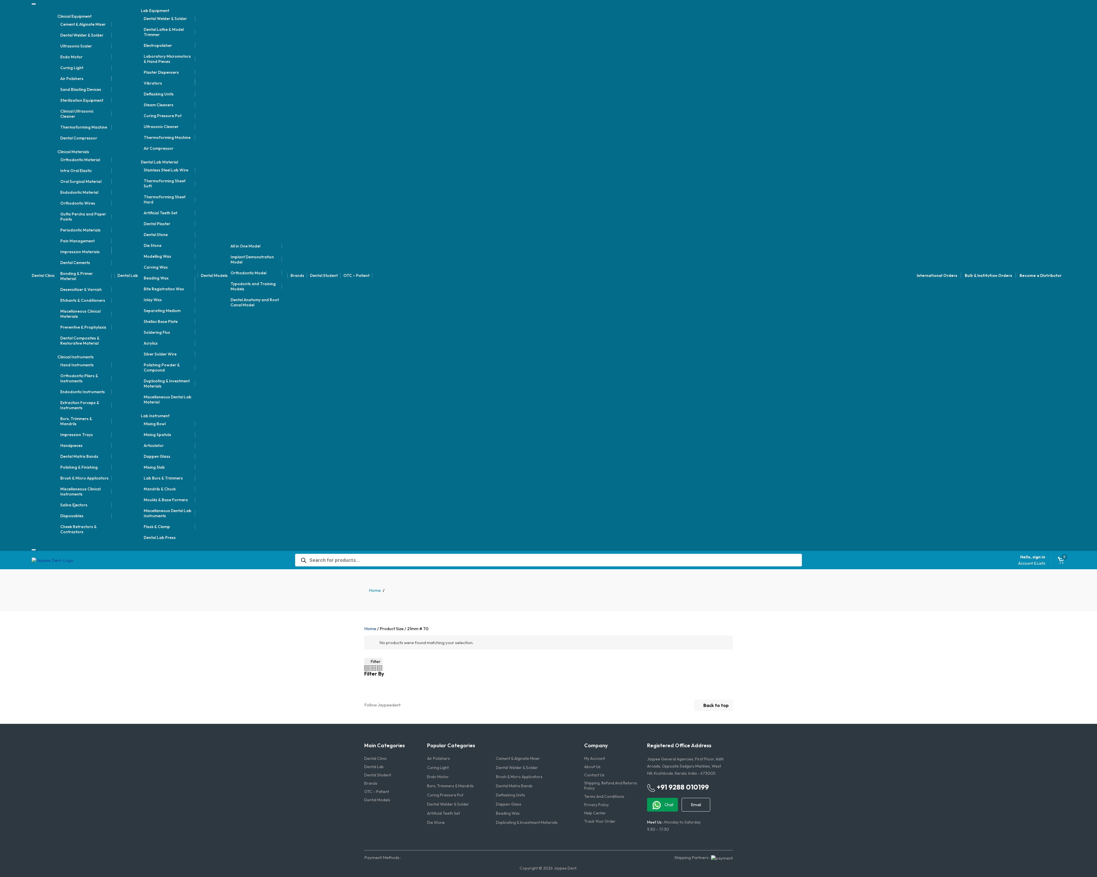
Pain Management (77, 240)
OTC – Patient (356, 275)
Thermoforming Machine (83, 127)
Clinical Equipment (74, 16)
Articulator (154, 445)
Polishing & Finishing (79, 467)
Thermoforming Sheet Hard (164, 199)
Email (696, 804)
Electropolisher (158, 45)
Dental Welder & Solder (81, 35)
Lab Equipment (155, 10)
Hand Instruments (77, 364)
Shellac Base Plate (161, 321)
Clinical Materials (73, 151)
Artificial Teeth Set (160, 212)
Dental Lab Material (159, 162)
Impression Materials (80, 251)
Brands (297, 275)
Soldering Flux (157, 332)
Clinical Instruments (75, 356)
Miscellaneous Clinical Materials (80, 314)
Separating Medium (162, 310)
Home (375, 590)
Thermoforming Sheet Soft (164, 183)
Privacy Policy (596, 804)
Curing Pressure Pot (162, 115)
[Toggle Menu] (34, 4)
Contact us (594, 775)
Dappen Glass (157, 456)
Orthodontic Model (248, 272)
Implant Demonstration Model (252, 259)
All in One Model (245, 246)
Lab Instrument (155, 415)
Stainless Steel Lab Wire (166, 170)
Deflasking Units (159, 94)
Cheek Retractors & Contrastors (78, 529)
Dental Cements (75, 262)
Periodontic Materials (80, 230)
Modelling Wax (157, 256)
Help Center (595, 813)
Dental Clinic (43, 275)
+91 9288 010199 (682, 787)
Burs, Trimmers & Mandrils (76, 421)
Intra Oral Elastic (76, 170)
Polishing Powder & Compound (162, 367)
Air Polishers (71, 78)
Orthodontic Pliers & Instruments (79, 378)
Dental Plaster (157, 223)
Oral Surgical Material (80, 181)
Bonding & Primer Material (76, 276)
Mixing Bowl (155, 423)
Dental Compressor (78, 138)
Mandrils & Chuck (160, 489)
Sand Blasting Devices (80, 89)
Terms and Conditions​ (604, 796)
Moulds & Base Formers (166, 499)
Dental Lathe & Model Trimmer (164, 32)
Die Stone (152, 245)
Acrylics (151, 343)
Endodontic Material (79, 192)
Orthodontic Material (80, 159)
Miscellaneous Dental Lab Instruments (167, 513)
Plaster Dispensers (161, 72)
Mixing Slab (154, 467)
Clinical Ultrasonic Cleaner (76, 114)
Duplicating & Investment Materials (167, 383)
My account (594, 758)
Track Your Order (600, 821)
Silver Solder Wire (160, 354)
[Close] (34, 549)
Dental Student (324, 275)
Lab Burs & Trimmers (163, 478)
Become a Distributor (1041, 275)
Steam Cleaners (158, 104)
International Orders (937, 275)
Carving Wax (156, 267)
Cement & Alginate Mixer (83, 24)
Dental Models (214, 275)
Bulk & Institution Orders (988, 275)
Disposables (71, 515)
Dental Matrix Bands (79, 456)
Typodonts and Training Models (253, 286)
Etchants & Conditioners (82, 300)
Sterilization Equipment (81, 100)
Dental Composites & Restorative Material (79, 340)
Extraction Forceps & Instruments (79, 405)
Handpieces (71, 445)
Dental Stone (156, 234)
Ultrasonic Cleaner (161, 126)
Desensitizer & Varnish (81, 289)
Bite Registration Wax (164, 288)
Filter (375, 661)
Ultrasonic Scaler (76, 46)
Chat (668, 804)
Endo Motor (71, 56)
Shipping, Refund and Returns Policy (610, 785)
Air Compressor (158, 148)
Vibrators (153, 83)
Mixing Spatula (157, 434)
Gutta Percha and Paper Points (83, 216)
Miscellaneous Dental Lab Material (167, 399)
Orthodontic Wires (77, 203)
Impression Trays (76, 434)
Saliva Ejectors (73, 505)
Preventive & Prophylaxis (83, 327)
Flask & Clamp (157, 526)
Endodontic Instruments (82, 391)
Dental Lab (127, 275)
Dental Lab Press (160, 537)
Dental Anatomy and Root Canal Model (255, 302)
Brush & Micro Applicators (84, 478)
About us (592, 766)
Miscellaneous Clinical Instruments (80, 491)
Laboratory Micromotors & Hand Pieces (167, 59)
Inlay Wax (153, 299)
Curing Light (71, 67)
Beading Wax (156, 278)
